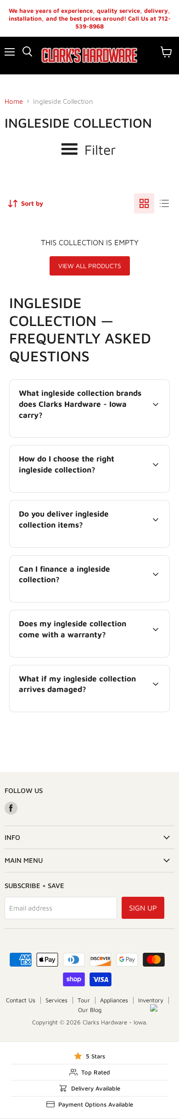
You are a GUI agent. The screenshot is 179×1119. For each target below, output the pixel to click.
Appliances (114, 1000)
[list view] (164, 203)
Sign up (143, 908)
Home (14, 101)
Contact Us (20, 1000)
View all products (89, 266)
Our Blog (89, 1009)
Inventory (150, 1000)
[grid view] (144, 203)
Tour (84, 1000)
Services (56, 1000)
